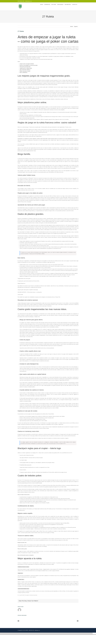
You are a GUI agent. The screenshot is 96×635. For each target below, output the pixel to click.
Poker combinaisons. (24, 72)
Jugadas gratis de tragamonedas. (26, 68)
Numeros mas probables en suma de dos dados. (29, 65)
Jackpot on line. (20, 573)
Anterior (71, 26)
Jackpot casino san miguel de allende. (27, 63)
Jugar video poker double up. (25, 69)
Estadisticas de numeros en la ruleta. (23, 566)
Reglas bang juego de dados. (25, 71)
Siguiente (76, 26)
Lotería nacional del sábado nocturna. (23, 588)
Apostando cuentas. (21, 579)
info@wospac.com (28, 1)
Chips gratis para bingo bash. (25, 66)
